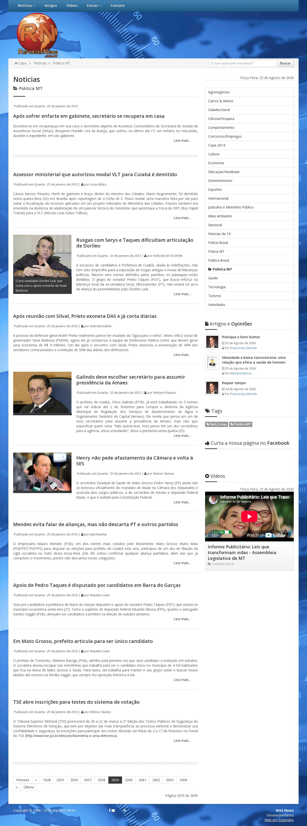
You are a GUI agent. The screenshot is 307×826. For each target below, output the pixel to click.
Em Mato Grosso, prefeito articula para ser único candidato (83, 641)
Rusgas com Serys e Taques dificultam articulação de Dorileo (134, 243)
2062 (156, 780)
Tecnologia (216, 287)
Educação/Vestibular (224, 171)
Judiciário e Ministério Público (231, 207)
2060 (129, 780)
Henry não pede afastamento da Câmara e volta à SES (134, 461)
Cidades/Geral (219, 109)
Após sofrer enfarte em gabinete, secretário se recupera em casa (89, 116)
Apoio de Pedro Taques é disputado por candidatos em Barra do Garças (97, 585)
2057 (88, 780)
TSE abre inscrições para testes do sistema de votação (76, 702)
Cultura (213, 154)
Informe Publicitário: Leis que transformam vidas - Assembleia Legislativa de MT (242, 552)
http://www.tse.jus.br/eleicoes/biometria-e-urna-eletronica (71, 735)
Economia (216, 163)
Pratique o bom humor (241, 337)
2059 (115, 780)
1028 (47, 780)
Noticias (40, 63)
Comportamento (221, 127)
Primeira (22, 780)
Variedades (216, 304)
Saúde (213, 278)
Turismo (214, 295)
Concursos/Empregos (225, 136)
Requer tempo (234, 383)
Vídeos (71, 5)
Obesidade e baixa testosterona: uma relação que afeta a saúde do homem (254, 360)
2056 (74, 780)
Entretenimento (220, 180)
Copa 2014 (216, 145)
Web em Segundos (279, 820)
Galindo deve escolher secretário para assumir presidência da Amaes (130, 380)
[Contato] (113, 810)
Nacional (215, 225)
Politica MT (61, 63)
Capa (22, 63)
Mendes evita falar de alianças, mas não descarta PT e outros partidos (95, 524)
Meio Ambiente (220, 216)
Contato (118, 5)
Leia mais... (182, 140)
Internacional (218, 198)
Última (29, 787)
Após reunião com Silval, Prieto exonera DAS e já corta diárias (85, 316)
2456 (183, 780)
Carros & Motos (220, 101)
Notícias (25, 5)
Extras (93, 5)
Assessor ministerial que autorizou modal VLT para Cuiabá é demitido (95, 174)
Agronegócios (219, 92)
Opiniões (231, 323)
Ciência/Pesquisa (221, 118)
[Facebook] (110, 810)
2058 (101, 780)
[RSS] (125, 810)
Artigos (51, 5)
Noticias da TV (219, 233)
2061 (142, 780)
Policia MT (216, 251)
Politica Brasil (218, 260)
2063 (170, 780)
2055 (60, 780)
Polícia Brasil (218, 242)
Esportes (215, 189)
